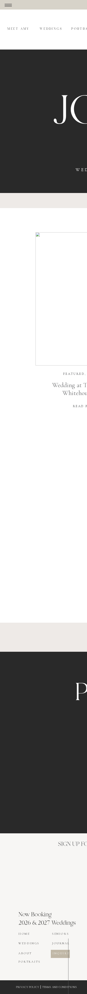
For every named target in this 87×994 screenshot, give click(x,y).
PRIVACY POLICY (27, 987)
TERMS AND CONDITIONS (59, 987)
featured (73, 374)
